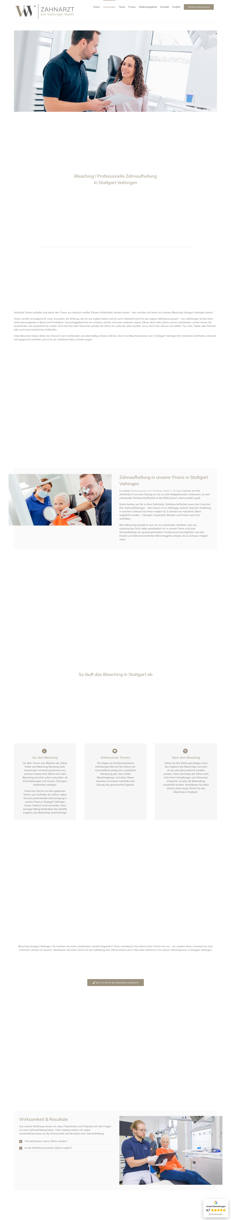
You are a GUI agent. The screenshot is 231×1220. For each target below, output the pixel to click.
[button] (65, 1141)
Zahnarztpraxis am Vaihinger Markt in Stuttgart (157, 490)
